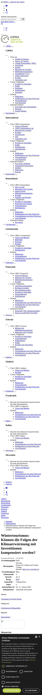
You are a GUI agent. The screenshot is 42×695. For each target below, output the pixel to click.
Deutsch (9, 482)
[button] (21, 686)
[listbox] (36, 637)
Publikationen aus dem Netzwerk (27, 99)
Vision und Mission (22, 238)
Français (9, 484)
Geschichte (19, 65)
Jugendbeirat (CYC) (22, 74)
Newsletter (19, 222)
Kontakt (18, 78)
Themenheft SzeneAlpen (24, 166)
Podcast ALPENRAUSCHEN (26, 313)
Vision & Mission (21, 126)
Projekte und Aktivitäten (24, 345)
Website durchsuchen (9, 17)
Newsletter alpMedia (22, 164)
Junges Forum (20, 191)
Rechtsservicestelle (22, 288)
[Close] (6, 55)
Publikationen (20, 90)
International (10, 113)
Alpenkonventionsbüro (23, 286)
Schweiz (9, 315)
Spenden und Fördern (23, 197)
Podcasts (18, 109)
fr (6, 30)
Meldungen (19, 96)
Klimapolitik (15, 608)
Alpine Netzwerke (21, 76)
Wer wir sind (19, 187)
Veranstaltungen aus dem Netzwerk (28, 216)
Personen (18, 242)
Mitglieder (19, 240)
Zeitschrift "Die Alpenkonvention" (27, 311)
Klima (19, 599)
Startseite (9, 521)
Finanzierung (20, 135)
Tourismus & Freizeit (9, 599)
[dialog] (21, 664)
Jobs (16, 137)
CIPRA (8, 46)
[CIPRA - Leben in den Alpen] (12, 2)
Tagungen (18, 92)
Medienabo (19, 170)
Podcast (18, 172)
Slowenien (9, 450)
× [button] (39, 637)
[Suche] (23, 19)
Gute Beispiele (20, 103)
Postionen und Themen (23, 204)
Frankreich (10, 391)
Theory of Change (21, 61)
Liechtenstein (10, 224)
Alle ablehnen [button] (31, 690)
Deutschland (10, 174)
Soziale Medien (20, 111)
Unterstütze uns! (21, 80)
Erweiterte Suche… (8, 22)
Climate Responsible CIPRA (25, 63)
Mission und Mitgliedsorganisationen (24, 329)
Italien (8, 421)
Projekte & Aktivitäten (23, 84)
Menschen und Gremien (24, 189)
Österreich (9, 263)
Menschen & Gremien (23, 69)
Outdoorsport (6, 608)
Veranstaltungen (21, 101)
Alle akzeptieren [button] (12, 690)
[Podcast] (6, 10)
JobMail (18, 168)
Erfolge (17, 67)
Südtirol (8, 357)
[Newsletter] (6, 6)
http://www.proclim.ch (30, 569)
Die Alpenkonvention (23, 290)
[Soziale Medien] (6, 13)
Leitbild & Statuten (22, 59)
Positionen (19, 88)
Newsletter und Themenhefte (25, 107)
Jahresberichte (20, 149)
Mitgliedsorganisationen (24, 72)
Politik (17, 86)
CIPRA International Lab (24, 128)
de (6, 28)
